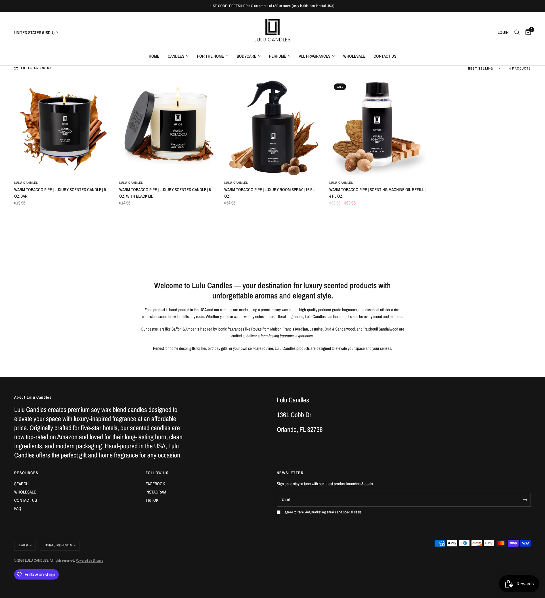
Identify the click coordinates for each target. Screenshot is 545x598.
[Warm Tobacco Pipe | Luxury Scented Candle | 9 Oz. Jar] (62, 127)
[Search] (517, 32)
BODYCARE (246, 56)
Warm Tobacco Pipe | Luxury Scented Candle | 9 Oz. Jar (60, 193)
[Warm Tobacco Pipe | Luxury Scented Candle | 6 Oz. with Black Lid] (167, 127)
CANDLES (176, 56)
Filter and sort (36, 68)
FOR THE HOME (210, 56)
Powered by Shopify (89, 560)
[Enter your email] (525, 500)
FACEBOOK (155, 484)
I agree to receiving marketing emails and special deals (322, 512)
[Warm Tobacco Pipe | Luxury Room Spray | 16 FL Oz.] (272, 127)
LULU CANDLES (26, 183)
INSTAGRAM (156, 492)
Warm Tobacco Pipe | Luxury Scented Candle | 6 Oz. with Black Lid (165, 193)
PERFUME (277, 56)
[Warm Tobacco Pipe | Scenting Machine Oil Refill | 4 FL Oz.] (377, 127)
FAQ (17, 508)
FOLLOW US (157, 473)
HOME (154, 56)
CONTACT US (385, 56)
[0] (527, 32)
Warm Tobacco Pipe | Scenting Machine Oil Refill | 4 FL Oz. (377, 193)
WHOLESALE (354, 56)
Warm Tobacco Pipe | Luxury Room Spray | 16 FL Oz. (269, 193)
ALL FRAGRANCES (314, 56)
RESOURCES (26, 473)
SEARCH (21, 484)
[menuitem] (154, 56)
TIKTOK (152, 500)
